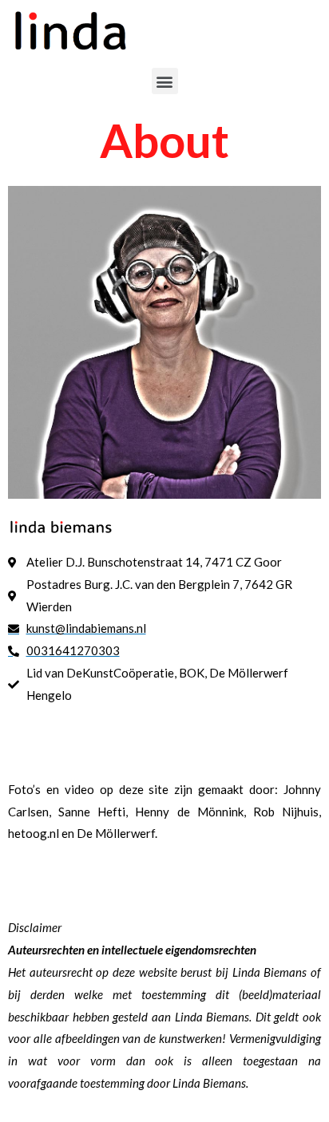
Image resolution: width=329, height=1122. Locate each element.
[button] (165, 81)
